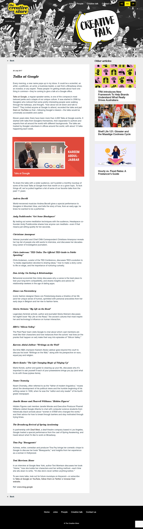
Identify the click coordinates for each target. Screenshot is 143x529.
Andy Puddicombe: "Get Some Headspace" (34, 216)
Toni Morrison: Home (23, 460)
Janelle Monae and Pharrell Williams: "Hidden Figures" (41, 401)
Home (47, 512)
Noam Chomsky (21, 380)
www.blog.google (25, 487)
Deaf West (35, 429)
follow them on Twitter (51, 479)
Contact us (107, 3)
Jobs (71, 3)
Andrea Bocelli (21, 198)
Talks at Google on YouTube (27, 479)
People (80, 3)
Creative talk (92, 3)
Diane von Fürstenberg (24, 291)
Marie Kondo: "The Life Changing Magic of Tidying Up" (41, 362)
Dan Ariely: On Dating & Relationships (33, 273)
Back (11, 61)
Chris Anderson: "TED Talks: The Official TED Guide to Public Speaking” (44, 253)
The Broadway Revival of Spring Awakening (35, 424)
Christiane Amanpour (24, 234)
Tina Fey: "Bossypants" (24, 442)
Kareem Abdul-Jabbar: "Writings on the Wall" (36, 344)
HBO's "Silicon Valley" (24, 327)
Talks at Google (20, 96)
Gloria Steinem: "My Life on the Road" (32, 309)
